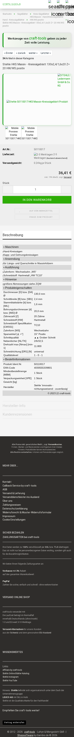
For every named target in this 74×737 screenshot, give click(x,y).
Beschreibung (13, 235)
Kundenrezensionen (17, 414)
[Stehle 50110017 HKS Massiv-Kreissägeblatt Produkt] (37, 101)
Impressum (9, 516)
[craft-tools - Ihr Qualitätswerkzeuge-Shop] (10, 4)
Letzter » (46, 53)
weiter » (33, 53)
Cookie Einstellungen (14, 519)
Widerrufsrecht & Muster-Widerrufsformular (27, 512)
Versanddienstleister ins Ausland (21, 497)
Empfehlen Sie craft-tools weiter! (21, 710)
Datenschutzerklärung (15, 508)
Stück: (6, 183)
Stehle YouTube (10, 680)
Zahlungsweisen (12, 504)
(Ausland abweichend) (56, 158)
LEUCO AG (8, 697)
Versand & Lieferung (14, 493)
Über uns (7, 500)
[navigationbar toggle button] (69, 4)
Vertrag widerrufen (14, 722)
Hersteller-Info (14, 406)
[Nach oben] (64, 732)
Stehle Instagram (11, 677)
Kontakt (7, 481)
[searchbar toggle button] (52, 4)
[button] (8, 189)
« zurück (20, 53)
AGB (5, 489)
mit (11, 571)
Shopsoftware (25, 735)
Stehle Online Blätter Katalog (16, 673)
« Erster (8, 53)
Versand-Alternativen (13, 629)
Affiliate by (12, 670)
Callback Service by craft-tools (19, 485)
